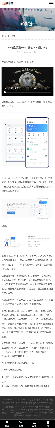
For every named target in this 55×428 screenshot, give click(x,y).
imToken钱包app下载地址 (30, 415)
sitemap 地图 (26, 402)
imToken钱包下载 (25, 409)
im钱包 (25, 23)
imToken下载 (32, 407)
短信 (34, 426)
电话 (20, 426)
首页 (7, 426)
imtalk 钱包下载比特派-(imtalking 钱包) (30, 386)
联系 (48, 426)
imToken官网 (20, 407)
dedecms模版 (46, 402)
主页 (4, 36)
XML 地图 (15, 402)
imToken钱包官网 (10, 409)
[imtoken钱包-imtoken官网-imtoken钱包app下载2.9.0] (11, 6)
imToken (37, 409)
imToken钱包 (44, 407)
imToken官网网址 (29, 412)
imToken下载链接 (14, 412)
